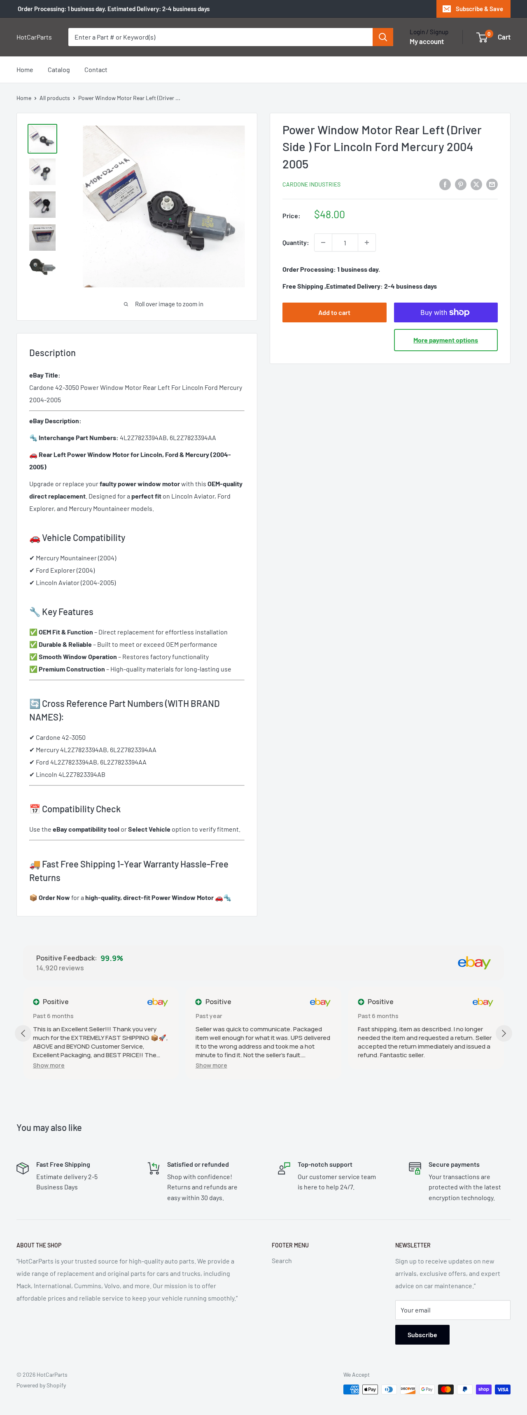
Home (24, 69)
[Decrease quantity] (323, 242)
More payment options (445, 340)
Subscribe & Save (479, 8)
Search (282, 1260)
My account (427, 41)
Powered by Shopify (41, 1385)
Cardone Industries (311, 184)
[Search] (383, 37)
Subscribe (422, 1334)
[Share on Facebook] (445, 183)
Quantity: (295, 242)
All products (55, 97)
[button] (49, 1065)
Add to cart (334, 312)
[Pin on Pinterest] (460, 183)
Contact (95, 69)
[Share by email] (492, 183)
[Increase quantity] (366, 242)
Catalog (59, 69)
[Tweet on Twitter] (476, 183)
